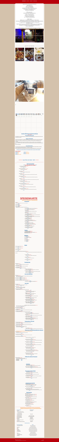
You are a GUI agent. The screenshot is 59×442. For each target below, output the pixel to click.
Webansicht (42, 440)
